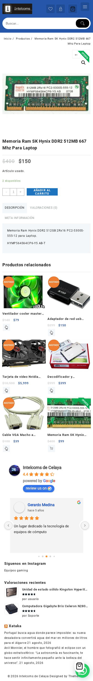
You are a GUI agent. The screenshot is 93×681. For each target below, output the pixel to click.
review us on (36, 488)
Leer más (6, 327)
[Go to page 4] (54, 556)
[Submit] (82, 23)
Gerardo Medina (41, 505)
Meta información (20, 218)
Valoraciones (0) (43, 207)
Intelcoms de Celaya (42, 467)
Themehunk (76, 676)
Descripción (15, 207)
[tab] (14, 208)
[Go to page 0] (38, 556)
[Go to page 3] (50, 556)
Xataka (15, 626)
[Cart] (72, 9)
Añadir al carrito (42, 192)
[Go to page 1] (43, 556)
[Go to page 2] (46, 557)
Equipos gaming (16, 570)
